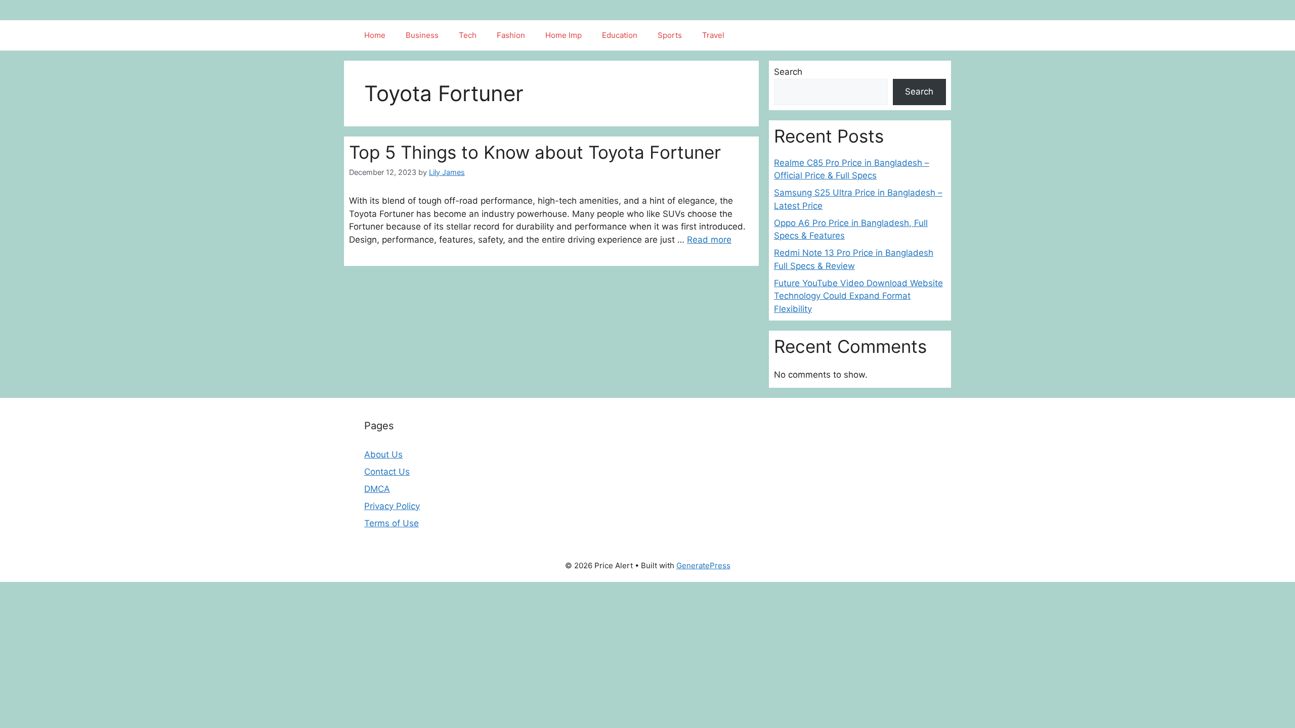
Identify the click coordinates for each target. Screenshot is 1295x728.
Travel (713, 35)
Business (422, 35)
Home (374, 35)
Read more (709, 240)
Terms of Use (391, 523)
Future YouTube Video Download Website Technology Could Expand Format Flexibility (858, 296)
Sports (670, 35)
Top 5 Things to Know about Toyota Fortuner (535, 152)
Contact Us (387, 472)
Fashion (511, 35)
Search (788, 72)
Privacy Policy (392, 506)
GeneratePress (703, 565)
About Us (383, 454)
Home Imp (563, 35)
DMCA (377, 489)
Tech (468, 35)
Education (619, 35)
